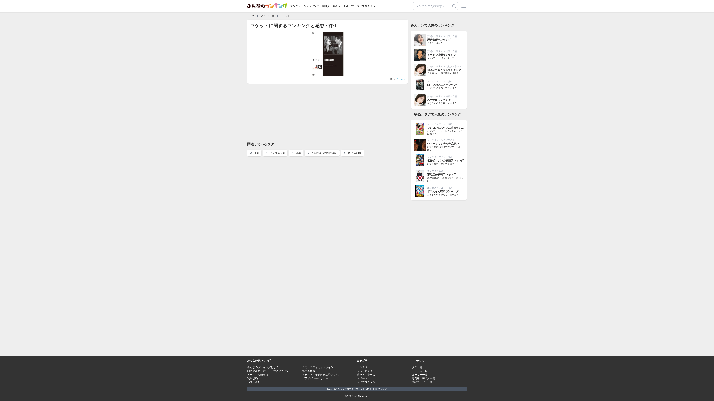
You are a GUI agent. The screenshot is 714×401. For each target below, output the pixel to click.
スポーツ (348, 6)
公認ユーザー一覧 (422, 382)
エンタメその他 (447, 140)
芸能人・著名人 (331, 6)
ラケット (285, 16)
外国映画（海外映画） (324, 152)
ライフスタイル (366, 6)
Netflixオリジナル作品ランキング (447, 143)
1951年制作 (354, 152)
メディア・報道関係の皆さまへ (320, 374)
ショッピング (311, 6)
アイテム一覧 (267, 16)
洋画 (298, 152)
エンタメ (295, 6)
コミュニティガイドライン (317, 367)
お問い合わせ (255, 382)
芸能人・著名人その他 (457, 66)
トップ (250, 16)
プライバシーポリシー (315, 378)
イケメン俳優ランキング (441, 54)
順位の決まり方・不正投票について (268, 370)
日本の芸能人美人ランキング (444, 69)
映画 (256, 152)
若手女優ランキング (439, 99)
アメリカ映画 (277, 152)
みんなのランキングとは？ (263, 367)
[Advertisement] (327, 112)
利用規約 (252, 378)
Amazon (401, 79)
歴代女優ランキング (439, 39)
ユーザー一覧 (419, 374)
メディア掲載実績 (257, 374)
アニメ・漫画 (445, 81)
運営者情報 (308, 370)
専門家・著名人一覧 (423, 378)
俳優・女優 (451, 36)
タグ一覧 (417, 367)
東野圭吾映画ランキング (441, 174)
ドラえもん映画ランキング (443, 191)
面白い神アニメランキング (443, 84)
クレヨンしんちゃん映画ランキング (448, 127)
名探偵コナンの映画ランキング (445, 160)
